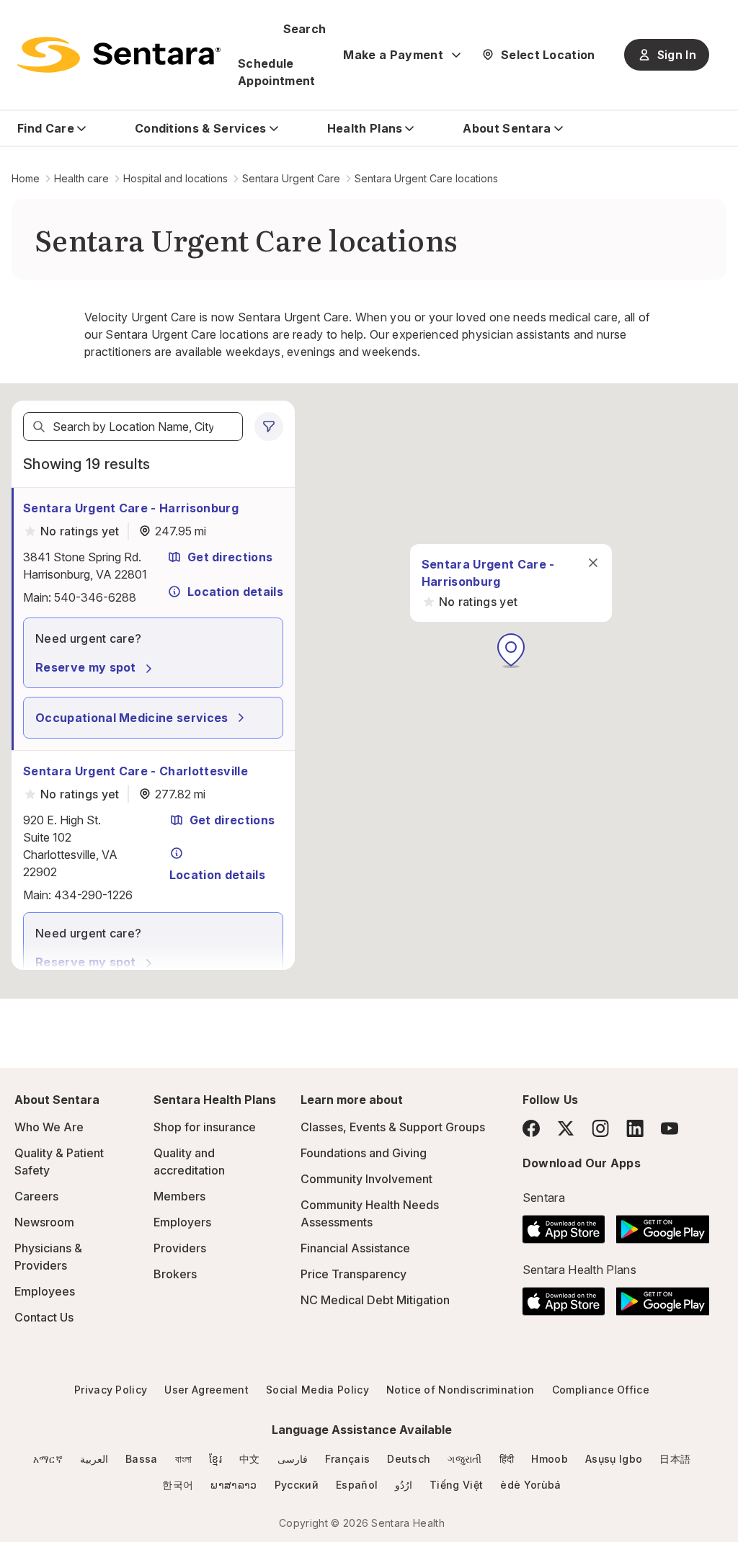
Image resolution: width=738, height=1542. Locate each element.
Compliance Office (600, 1389)
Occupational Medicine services (131, 717)
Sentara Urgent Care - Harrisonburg (131, 508)
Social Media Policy (317, 1389)
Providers (180, 1248)
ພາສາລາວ (233, 1485)
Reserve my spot (85, 667)
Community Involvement (366, 1179)
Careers (36, 1196)
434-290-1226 (93, 895)
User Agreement (206, 1389)
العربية (94, 1459)
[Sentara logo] (119, 55)
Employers (182, 1222)
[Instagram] (600, 1128)
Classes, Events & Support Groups (393, 1127)
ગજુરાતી (464, 1459)
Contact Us (44, 1317)
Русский (297, 1485)
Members (179, 1196)
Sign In (676, 55)
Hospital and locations (175, 178)
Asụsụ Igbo (613, 1459)
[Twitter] (565, 1128)
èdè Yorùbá (530, 1485)
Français (347, 1459)
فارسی (292, 1459)
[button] (511, 651)
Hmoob (549, 1459)
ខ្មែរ (215, 1459)
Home (26, 178)
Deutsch (408, 1459)
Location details (235, 591)
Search (304, 29)
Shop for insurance (205, 1127)
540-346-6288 (95, 597)
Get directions (229, 557)
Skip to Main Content (22, 20)
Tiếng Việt (456, 1485)
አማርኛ (48, 1459)
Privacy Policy (110, 1389)
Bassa (141, 1459)
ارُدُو (403, 1485)
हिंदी (507, 1459)
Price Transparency (353, 1274)
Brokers (175, 1274)
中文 (249, 1459)
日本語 (674, 1459)
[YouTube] (669, 1128)
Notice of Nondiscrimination (460, 1389)
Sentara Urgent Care (291, 178)
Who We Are (49, 1127)
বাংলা (183, 1459)
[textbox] (133, 426)
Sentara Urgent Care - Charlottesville (135, 771)
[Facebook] (531, 1128)
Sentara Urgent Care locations (426, 178)
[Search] (39, 426)
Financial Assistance (355, 1248)
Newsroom (44, 1222)
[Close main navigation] (593, 563)
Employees (44, 1291)
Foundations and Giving (364, 1153)
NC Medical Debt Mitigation (375, 1300)
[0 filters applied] (268, 426)
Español (357, 1485)
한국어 (177, 1485)
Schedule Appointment (277, 72)
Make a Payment (393, 55)
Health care (81, 178)
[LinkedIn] (635, 1128)
